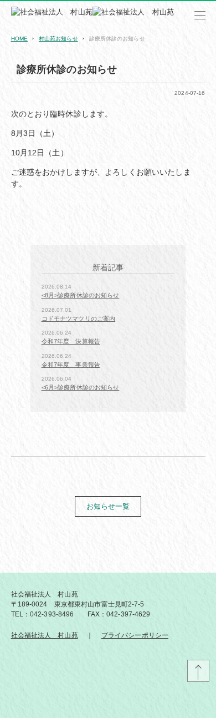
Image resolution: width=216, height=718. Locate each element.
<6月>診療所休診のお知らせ (81, 387)
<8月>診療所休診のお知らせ (81, 295)
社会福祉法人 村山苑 (44, 635)
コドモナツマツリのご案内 (79, 318)
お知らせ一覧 (108, 506)
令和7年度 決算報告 (71, 341)
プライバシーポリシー (134, 635)
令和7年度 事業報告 (71, 364)
